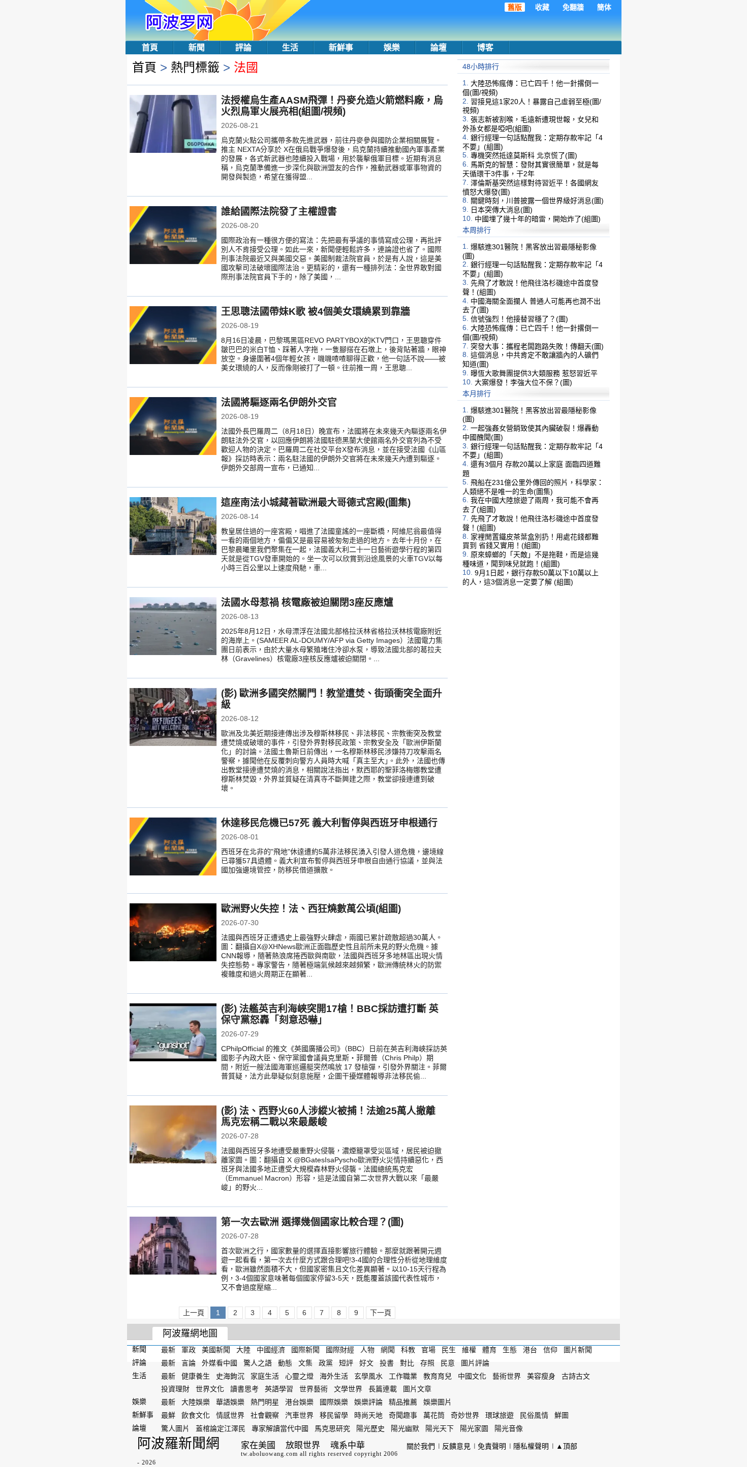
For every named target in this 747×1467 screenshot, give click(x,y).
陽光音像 (508, 1428)
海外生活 (334, 1376)
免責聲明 (492, 1446)
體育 (489, 1350)
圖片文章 (417, 1389)
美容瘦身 (541, 1376)
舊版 (515, 7)
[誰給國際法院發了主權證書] (173, 236)
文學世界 (348, 1389)
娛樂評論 (368, 1402)
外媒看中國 (219, 1363)
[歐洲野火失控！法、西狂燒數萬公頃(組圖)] (173, 933)
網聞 (388, 1350)
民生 (449, 1350)
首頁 (150, 47)
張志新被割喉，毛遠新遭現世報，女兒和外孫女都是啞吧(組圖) (530, 124)
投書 (387, 1363)
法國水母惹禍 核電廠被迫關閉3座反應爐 (307, 602)
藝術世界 (506, 1376)
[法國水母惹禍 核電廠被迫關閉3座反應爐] (173, 627)
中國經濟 (271, 1350)
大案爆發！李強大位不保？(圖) (523, 382)
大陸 (243, 1350)
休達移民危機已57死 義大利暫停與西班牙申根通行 (329, 823)
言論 (188, 1363)
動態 (285, 1363)
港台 (530, 1350)
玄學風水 (368, 1376)
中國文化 (472, 1376)
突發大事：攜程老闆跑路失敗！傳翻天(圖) (537, 346)
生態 (510, 1350)
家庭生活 (265, 1376)
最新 (168, 1350)
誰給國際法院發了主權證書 (279, 211)
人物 (367, 1350)
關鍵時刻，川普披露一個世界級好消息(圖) (537, 201)
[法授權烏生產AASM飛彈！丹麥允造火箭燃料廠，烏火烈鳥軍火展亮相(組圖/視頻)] (173, 125)
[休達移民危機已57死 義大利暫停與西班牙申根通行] (173, 847)
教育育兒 (437, 1376)
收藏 (542, 7)
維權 (469, 1350)
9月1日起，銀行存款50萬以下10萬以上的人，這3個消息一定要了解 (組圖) (530, 577)
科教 (408, 1350)
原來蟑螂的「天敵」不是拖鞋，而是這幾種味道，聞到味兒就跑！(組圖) (530, 559)
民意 (448, 1363)
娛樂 (392, 47)
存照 (427, 1363)
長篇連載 (382, 1389)
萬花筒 (434, 1415)
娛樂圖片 (437, 1402)
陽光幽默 (405, 1428)
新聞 (197, 47)
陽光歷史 (370, 1428)
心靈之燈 (299, 1376)
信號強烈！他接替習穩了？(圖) (519, 319)
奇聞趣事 (403, 1415)
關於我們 (421, 1446)
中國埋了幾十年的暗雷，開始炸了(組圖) (538, 219)
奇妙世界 (465, 1415)
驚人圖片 (175, 1428)
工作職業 (403, 1376)
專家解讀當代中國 (280, 1428)
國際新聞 (305, 1350)
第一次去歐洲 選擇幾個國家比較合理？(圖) (312, 1222)
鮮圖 (561, 1415)
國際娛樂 (334, 1402)
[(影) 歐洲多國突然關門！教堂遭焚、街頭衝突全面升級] (173, 718)
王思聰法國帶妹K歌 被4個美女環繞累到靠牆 (315, 311)
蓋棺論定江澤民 (220, 1428)
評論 (243, 47)
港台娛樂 (299, 1402)
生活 (290, 47)
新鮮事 (341, 47)
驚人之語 (257, 1363)
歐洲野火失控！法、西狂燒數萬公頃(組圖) (311, 908)
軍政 (188, 1350)
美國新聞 (216, 1350)
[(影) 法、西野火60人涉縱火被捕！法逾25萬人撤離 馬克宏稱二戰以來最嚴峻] (173, 1135)
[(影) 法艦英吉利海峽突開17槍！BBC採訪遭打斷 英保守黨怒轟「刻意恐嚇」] (173, 1033)
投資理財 (175, 1389)
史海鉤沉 (230, 1376)
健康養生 (195, 1376)
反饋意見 (456, 1446)
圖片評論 (475, 1363)
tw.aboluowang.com (269, 1453)
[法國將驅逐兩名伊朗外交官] (173, 427)
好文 (366, 1363)
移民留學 (334, 1415)
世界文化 (210, 1389)
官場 (428, 1350)
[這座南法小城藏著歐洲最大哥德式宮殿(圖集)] (173, 527)
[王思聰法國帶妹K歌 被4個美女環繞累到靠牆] (173, 336)
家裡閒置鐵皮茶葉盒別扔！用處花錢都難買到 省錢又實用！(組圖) (530, 540)
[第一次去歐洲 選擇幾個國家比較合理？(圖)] (173, 1247)
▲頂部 (566, 1446)
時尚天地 (368, 1415)
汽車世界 (299, 1415)
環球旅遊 (499, 1415)
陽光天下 (439, 1428)
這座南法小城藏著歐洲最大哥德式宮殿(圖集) (316, 502)
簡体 (604, 7)
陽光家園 (474, 1428)
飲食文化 (195, 1415)
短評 (346, 1363)
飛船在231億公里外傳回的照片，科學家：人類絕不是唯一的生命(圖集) (533, 487)
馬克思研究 (332, 1428)
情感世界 (230, 1415)
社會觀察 (265, 1415)
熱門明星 (265, 1402)
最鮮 (168, 1415)
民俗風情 (534, 1415)
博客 (485, 47)
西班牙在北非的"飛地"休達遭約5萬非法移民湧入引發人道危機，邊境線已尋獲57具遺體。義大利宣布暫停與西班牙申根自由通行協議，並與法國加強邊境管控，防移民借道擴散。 (332, 860)
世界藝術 (313, 1389)
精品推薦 (403, 1402)
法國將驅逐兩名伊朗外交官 (279, 402)
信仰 (550, 1350)
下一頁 (380, 1313)
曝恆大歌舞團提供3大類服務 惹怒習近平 (534, 373)
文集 (305, 1363)
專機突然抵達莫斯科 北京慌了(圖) (524, 155)
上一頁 (193, 1313)
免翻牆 (573, 7)
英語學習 (279, 1389)
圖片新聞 (578, 1350)
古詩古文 (576, 1376)
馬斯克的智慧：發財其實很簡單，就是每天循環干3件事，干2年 (530, 169)
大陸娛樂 (195, 1402)
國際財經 (340, 1350)
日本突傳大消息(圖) (502, 210)
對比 (407, 1363)
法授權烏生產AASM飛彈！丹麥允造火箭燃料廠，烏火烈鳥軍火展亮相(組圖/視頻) (332, 106)
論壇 (438, 47)
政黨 (326, 1363)
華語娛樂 (230, 1402)
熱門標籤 (195, 67)
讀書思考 (244, 1389)
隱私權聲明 (531, 1446)
